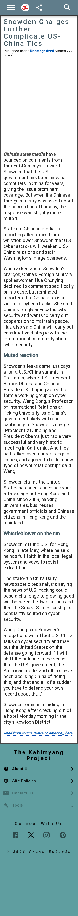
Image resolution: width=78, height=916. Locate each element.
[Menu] (10, 7)
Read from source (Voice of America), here (38, 733)
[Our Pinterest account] (62, 835)
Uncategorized (42, 51)
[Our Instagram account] (46, 835)
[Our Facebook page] (15, 835)
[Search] (25, 7)
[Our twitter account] (31, 834)
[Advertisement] (39, 104)
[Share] (39, 7)
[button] (39, 769)
